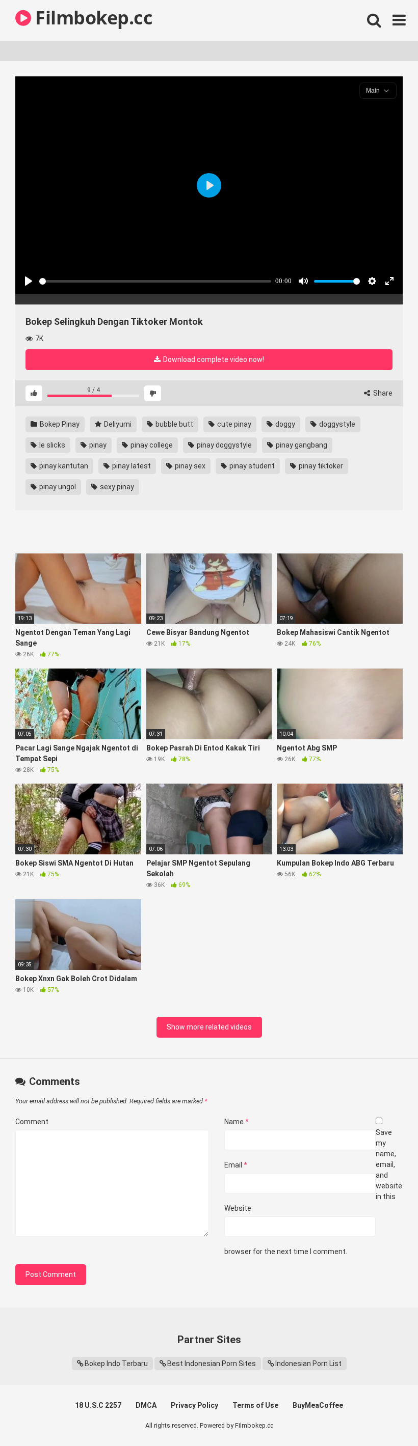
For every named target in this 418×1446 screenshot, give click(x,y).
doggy (284, 424)
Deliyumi (117, 424)
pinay (97, 445)
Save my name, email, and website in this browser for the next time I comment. (313, 1192)
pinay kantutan (63, 466)
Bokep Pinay (59, 424)
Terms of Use (255, 1405)
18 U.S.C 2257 (98, 1405)
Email (235, 1165)
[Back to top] (384, 1415)
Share (382, 393)
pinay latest (131, 466)
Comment (31, 1122)
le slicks (51, 445)
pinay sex (189, 466)
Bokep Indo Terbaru (116, 1363)
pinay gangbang (300, 445)
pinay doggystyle (223, 445)
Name (236, 1122)
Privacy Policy (194, 1405)
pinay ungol (57, 487)
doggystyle (336, 424)
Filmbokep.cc (91, 17)
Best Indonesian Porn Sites (211, 1363)
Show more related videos (209, 1027)
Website (237, 1208)
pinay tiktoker (320, 466)
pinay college (151, 445)
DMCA (146, 1405)
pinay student (251, 466)
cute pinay (233, 424)
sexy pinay (116, 487)
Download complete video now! (213, 359)
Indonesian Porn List (308, 1363)
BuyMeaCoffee (318, 1405)
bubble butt (173, 424)
